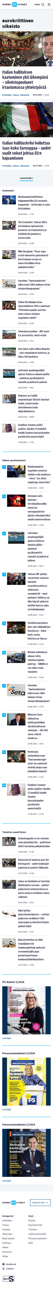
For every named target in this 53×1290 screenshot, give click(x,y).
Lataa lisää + (26, 178)
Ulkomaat (24, 95)
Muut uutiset (8, 1238)
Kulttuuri (6, 1242)
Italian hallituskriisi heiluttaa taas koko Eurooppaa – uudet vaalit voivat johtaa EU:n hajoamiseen (26, 151)
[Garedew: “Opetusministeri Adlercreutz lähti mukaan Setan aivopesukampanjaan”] (9, 287)
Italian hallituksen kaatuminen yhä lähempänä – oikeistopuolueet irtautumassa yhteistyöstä (25, 80)
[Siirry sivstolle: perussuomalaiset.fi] (13, 1278)
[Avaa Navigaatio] (49, 4)
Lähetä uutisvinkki (37, 1234)
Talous (16, 95)
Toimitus (32, 1229)
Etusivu (31, 1220)
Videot (5, 1247)
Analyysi (6, 1229)
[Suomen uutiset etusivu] (14, 4)
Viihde (5, 1256)
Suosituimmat (35, 1225)
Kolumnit (7, 1251)
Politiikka (6, 95)
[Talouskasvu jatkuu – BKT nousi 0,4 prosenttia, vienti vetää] (9, 335)
